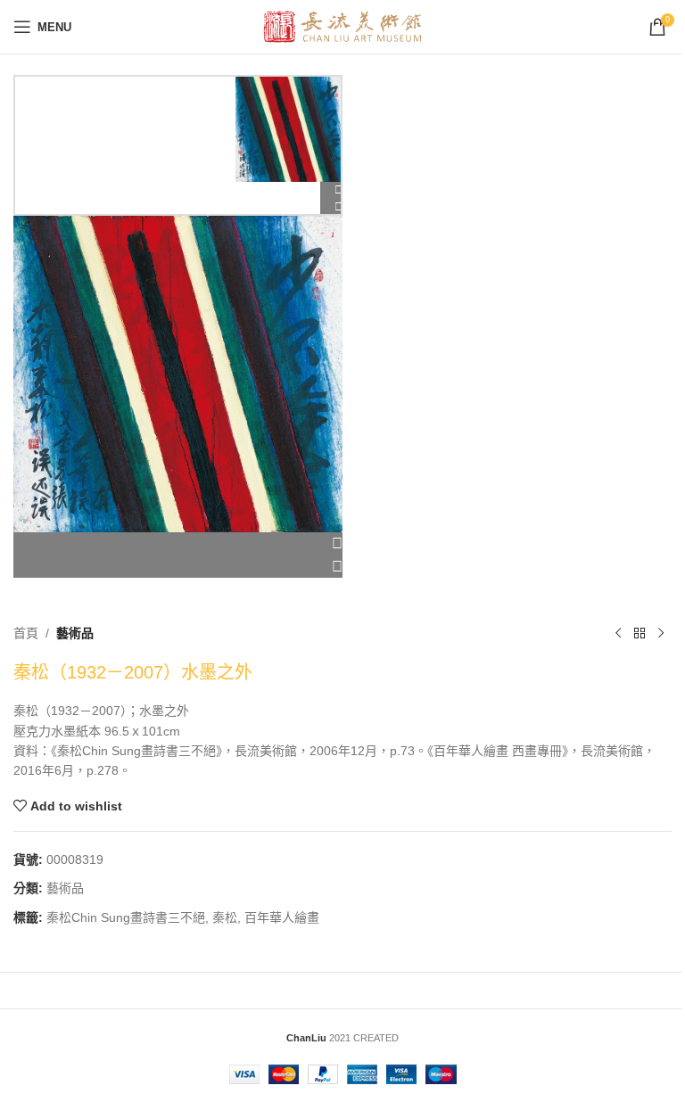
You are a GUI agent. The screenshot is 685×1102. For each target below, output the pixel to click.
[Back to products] (639, 633)
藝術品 (75, 633)
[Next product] (661, 633)
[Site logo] (343, 26)
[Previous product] (618, 633)
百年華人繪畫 (281, 917)
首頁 (25, 633)
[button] (177, 543)
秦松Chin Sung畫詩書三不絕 (125, 917)
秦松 (224, 917)
